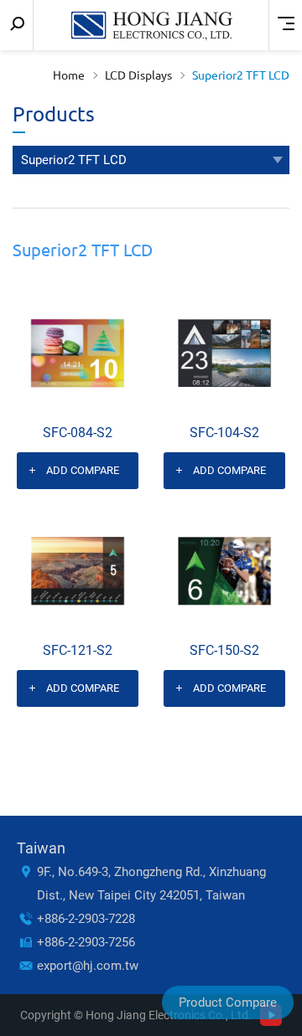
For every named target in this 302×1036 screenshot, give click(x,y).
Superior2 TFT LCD (240, 75)
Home (69, 75)
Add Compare (82, 470)
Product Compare (228, 1002)
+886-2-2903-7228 (86, 918)
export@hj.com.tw (87, 965)
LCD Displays (138, 75)
